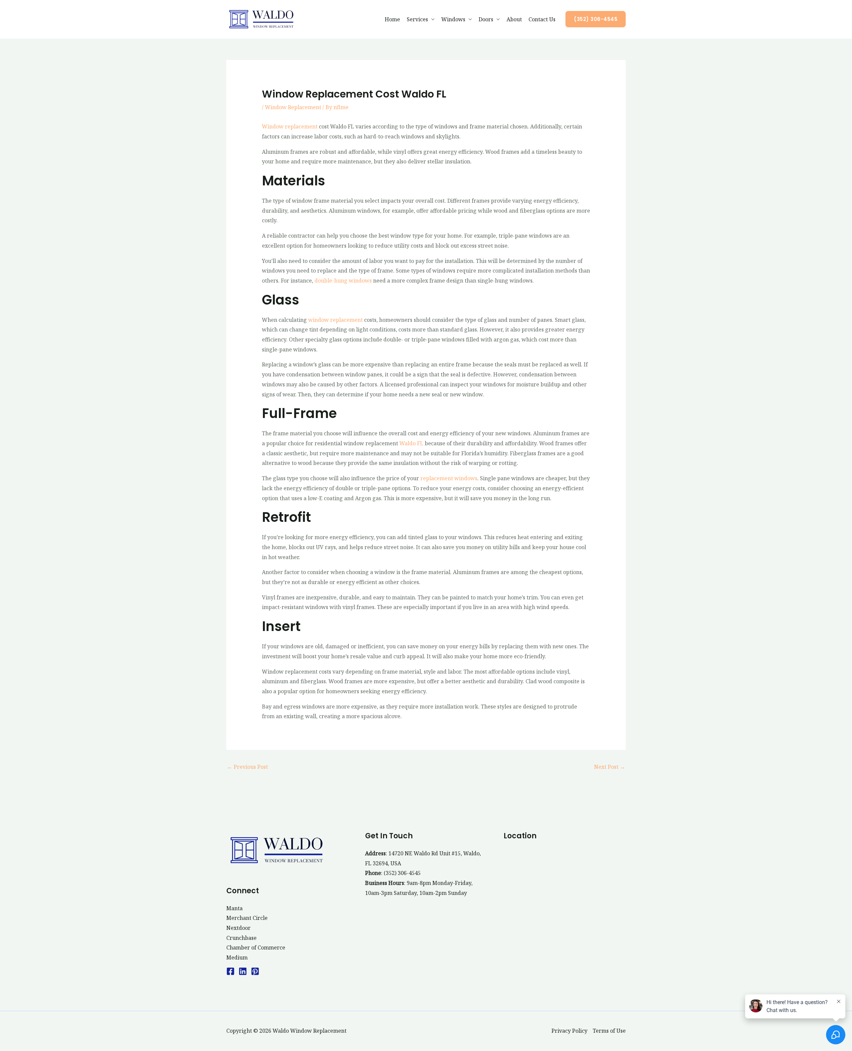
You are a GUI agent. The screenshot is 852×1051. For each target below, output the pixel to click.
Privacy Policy (569, 1030)
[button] (595, 19)
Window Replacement (293, 107)
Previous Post (247, 766)
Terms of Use (609, 1030)
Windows (453, 19)
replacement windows (448, 478)
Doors (486, 19)
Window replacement (290, 126)
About (514, 19)
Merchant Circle (247, 918)
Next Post (609, 766)
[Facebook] (230, 971)
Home (392, 19)
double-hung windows (343, 280)
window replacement (335, 319)
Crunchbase (241, 938)
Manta (234, 908)
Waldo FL (411, 443)
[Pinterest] (255, 971)
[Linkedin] (243, 971)
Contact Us (542, 19)
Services (417, 19)
